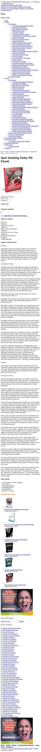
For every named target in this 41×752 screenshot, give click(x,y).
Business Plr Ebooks (18, 87)
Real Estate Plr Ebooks (19, 117)
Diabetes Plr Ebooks (9, 664)
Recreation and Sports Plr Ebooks (22, 119)
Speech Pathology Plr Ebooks (12, 707)
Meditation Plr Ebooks (9, 690)
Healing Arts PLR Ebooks (10, 681)
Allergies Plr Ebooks (9, 637)
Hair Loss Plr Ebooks (9, 675)
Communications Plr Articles (20, 34)
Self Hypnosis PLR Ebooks (11, 702)
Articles (8, 745)
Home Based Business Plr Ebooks (22, 102)
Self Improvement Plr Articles (21, 68)
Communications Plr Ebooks (20, 90)
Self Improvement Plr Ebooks (21, 124)
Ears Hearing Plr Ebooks (10, 670)
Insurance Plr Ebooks (18, 105)
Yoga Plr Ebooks (8, 715)
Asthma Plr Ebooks (8, 649)
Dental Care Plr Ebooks (10, 658)
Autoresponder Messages (26, 745)
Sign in (37, 2)
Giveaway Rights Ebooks (16, 134)
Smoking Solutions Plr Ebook (14, 570)
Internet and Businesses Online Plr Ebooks (25, 107)
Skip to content (5, 17)
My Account (6, 2)
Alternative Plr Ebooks (9, 639)
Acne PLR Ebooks (8, 632)
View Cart (25, 2)
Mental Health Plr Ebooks (10, 694)
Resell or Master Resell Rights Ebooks (20, 133)
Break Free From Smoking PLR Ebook (16, 509)
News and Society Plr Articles (21, 58)
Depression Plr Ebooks (9, 660)
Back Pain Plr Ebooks (9, 653)
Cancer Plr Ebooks (18, 88)
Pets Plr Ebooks (17, 116)
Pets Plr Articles (17, 60)
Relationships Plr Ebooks (19, 122)
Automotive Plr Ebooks (19, 83)
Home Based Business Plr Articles (22, 46)
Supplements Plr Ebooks (10, 709)
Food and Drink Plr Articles (20, 39)
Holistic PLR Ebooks (9, 685)
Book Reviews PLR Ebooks (20, 85)
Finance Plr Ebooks (18, 94)
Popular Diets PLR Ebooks (11, 700)
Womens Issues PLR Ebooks (11, 713)
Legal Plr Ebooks (17, 114)
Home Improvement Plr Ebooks (21, 104)
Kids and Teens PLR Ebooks (21, 111)
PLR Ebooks (12, 80)
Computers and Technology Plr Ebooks (24, 92)
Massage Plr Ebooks (9, 688)
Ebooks (7, 151)
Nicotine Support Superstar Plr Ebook (16, 539)
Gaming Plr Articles (18, 41)
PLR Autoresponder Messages (14, 138)
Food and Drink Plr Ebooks (20, 95)
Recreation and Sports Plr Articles (22, 63)
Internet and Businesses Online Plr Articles (25, 51)
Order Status (16, 2)
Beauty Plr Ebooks (8, 654)
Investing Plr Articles (18, 53)
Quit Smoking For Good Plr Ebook (15, 585)
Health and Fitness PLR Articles (22, 43)
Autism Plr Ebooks (8, 651)
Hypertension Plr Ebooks (10, 687)
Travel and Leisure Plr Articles (21, 71)
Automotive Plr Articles (19, 27)
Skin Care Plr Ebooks (9, 704)
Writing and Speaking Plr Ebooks (22, 131)
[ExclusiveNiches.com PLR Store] (11, 5)
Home (6, 21)
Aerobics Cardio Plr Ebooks (11, 636)
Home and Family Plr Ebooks (21, 100)
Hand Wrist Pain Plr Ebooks (11, 677)
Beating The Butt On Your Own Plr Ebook (17, 554)
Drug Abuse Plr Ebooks (10, 668)
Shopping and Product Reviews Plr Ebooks (25, 126)
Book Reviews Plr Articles (20, 29)
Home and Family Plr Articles (21, 44)
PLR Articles (12, 24)
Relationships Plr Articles (19, 66)
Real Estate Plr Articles (19, 61)
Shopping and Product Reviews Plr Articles (25, 70)
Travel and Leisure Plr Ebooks (21, 128)
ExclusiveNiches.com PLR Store (22, 748)
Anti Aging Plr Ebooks (9, 641)
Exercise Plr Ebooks (9, 671)
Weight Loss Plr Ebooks (10, 711)
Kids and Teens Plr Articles (20, 55)
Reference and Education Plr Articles (23, 65)
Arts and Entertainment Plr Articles (22, 26)
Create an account (7, 3)
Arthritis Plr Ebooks (9, 647)
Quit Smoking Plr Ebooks (10, 630)
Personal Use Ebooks (14, 136)
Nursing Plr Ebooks (9, 696)
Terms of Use (9, 145)
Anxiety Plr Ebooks (8, 643)
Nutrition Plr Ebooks (9, 698)
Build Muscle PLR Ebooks (11, 656)
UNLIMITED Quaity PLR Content (19, 141)
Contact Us (8, 148)
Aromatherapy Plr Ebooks (10, 645)
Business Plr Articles (18, 31)
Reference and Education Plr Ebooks (23, 121)
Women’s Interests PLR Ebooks (21, 129)
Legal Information (13, 146)
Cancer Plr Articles (18, 32)
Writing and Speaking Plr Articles (22, 75)
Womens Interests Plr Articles (21, 73)
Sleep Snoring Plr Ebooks (10, 705)
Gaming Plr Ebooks (18, 97)
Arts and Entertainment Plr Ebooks (22, 82)
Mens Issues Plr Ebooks (10, 692)
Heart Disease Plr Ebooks (10, 683)
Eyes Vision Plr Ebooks (10, 673)
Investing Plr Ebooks (18, 109)
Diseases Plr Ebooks (9, 666)
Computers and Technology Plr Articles (24, 36)
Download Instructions (11, 143)
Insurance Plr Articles (18, 49)
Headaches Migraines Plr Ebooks (13, 679)
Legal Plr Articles (17, 56)
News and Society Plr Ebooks (21, 112)
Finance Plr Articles (18, 38)
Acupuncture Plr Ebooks (10, 634)
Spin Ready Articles (14, 77)
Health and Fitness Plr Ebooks (21, 99)
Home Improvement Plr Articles (21, 48)
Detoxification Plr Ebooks (10, 662)
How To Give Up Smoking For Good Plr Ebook (19, 524)
